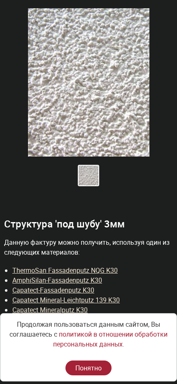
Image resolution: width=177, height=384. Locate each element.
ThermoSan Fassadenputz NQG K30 (65, 270)
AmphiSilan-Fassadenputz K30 (57, 280)
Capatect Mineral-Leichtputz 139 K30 (66, 299)
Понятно (88, 367)
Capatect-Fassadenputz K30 (53, 290)
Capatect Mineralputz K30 (50, 309)
